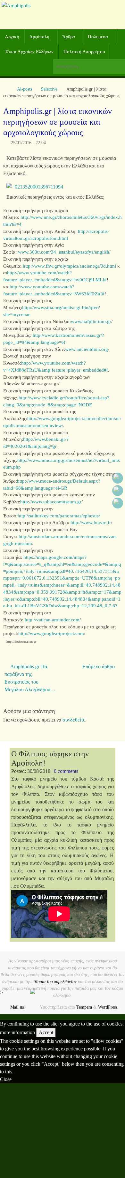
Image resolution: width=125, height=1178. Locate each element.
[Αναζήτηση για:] (89, 66)
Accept (46, 1032)
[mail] (117, 503)
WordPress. (108, 1007)
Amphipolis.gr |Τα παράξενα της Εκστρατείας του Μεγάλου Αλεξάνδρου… (29, 678)
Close (6, 1079)
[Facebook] (117, 478)
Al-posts (24, 89)
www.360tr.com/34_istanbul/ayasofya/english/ (64, 252)
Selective (49, 89)
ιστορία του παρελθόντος (54, 981)
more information (17, 1032)
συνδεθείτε (74, 719)
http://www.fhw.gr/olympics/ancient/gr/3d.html (69, 266)
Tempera (84, 1007)
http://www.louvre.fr (91, 522)
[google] (117, 490)
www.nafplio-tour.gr (91, 321)
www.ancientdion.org (86, 349)
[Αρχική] (6, 89)
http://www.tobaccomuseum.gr (50, 501)
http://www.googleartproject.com (51, 633)
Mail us (17, 1007)
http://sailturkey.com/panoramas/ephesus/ (59, 515)
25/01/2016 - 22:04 (28, 142)
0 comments (66, 771)
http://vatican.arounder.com (52, 619)
